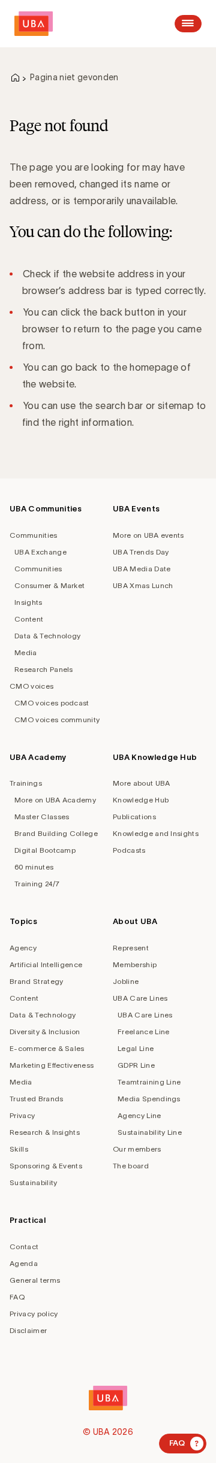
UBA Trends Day (141, 552)
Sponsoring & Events (46, 1166)
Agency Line (139, 1115)
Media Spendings (149, 1098)
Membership (135, 964)
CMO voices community (57, 719)
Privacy (22, 1115)
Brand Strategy (36, 981)
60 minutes (33, 867)
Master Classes (41, 816)
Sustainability (33, 1182)
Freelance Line (143, 1031)
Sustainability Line (150, 1132)
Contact (24, 1246)
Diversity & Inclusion (45, 1031)
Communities (34, 535)
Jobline (126, 981)
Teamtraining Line (149, 1082)
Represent (131, 948)
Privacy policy (34, 1313)
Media (25, 652)
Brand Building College (56, 833)
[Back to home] (33, 23)
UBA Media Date (141, 569)
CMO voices (31, 686)
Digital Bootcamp (45, 850)
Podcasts (129, 850)
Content (28, 619)
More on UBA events (148, 535)
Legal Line (136, 1048)
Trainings (26, 783)
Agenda (24, 1263)
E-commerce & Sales (47, 1048)
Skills (19, 1149)
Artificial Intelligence (46, 964)
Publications (134, 816)
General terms (35, 1280)
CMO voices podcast (51, 703)
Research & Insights (45, 1132)
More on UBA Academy (55, 800)
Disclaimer (28, 1330)
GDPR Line (136, 1065)
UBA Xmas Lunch (143, 585)
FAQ (17, 1297)
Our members (137, 1149)
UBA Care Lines (140, 998)
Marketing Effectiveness (52, 1065)
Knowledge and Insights (156, 833)
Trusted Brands (36, 1098)
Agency (23, 948)
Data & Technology (47, 636)
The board (131, 1166)
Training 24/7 (36, 884)
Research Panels (43, 669)
